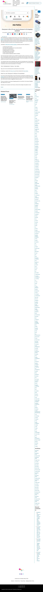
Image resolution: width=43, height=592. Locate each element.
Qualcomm (37, 361)
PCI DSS (36, 348)
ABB (36, 95)
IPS (35, 271)
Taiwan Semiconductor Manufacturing (37, 411)
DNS (36, 190)
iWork (36, 283)
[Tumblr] (24, 34)
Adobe (36, 102)
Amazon (17, 32)
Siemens (36, 394)
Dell (35, 179)
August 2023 (37, 503)
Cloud (36, 157)
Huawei (36, 246)
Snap (36, 397)
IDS (35, 254)
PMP (36, 355)
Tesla (36, 420)
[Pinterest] (12, 34)
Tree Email (38, 526)
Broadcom (37, 144)
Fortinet (36, 220)
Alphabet (36, 113)
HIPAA (36, 238)
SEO (36, 389)
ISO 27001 (37, 272)
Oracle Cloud (37, 339)
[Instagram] (21, 574)
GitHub (36, 228)
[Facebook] (8, 34)
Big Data (36, 138)
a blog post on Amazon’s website (11, 44)
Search (36, 9)
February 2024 (37, 492)
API (35, 116)
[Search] (39, 12)
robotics (36, 371)
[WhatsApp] (17, 34)
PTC (35, 360)
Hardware (36, 233)
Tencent (36, 417)
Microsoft (36, 316)
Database (36, 177)
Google (36, 230)
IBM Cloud (37, 251)
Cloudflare (37, 163)
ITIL (35, 280)
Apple (36, 118)
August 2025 (37, 460)
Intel (36, 260)
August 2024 (37, 482)
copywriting (37, 169)
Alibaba (36, 110)
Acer (36, 98)
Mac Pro (36, 298)
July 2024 (36, 484)
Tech (26, 32)
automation (37, 131)
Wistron (36, 441)
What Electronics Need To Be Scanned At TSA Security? (12, 101)
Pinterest (36, 354)
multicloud (37, 319)
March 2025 (37, 468)
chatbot (20, 32)
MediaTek (36, 311)
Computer (36, 166)
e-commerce (37, 195)
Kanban (36, 289)
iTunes (36, 281)
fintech (19, 99)
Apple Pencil (37, 120)
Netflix (36, 326)
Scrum (36, 383)
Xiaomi (36, 444)
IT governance (37, 274)
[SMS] (19, 34)
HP (35, 243)
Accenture (37, 96)
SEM (36, 387)
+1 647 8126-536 (22, 585)
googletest (38, 512)
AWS (36, 133)
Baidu (36, 136)
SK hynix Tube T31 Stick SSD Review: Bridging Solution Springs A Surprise (37, 84)
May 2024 (37, 487)
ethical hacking (37, 209)
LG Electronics (37, 295)
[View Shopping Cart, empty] (27, 3)
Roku (36, 372)
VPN (36, 435)
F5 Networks (37, 212)
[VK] (26, 34)
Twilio (36, 426)
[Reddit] (21, 34)
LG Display (37, 294)
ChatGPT (23, 32)
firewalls (36, 217)
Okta (36, 332)
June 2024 (37, 485)
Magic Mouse (37, 307)
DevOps (36, 180)
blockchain (37, 141)
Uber (36, 429)
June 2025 (37, 463)
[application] (19, 4)
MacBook (36, 300)
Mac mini (36, 297)
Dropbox (36, 193)
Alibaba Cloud (37, 112)
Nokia (36, 330)
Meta (36, 313)
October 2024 (37, 478)
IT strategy (37, 278)
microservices (37, 314)
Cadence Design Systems (36, 149)
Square (36, 407)
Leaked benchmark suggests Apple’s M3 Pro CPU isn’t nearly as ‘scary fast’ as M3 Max (38, 545)
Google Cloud (37, 231)
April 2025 (37, 466)
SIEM (36, 392)
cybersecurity (37, 171)
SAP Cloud (37, 379)
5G (35, 93)
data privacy (37, 174)
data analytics (37, 172)
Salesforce (37, 374)
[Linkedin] (14, 34)
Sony (36, 405)
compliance (37, 164)
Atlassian (36, 127)
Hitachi (36, 240)
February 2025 (37, 469)
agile (36, 104)
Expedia (36, 211)
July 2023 (36, 504)
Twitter (36, 428)
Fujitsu (36, 223)
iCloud (36, 253)
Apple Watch (37, 123)
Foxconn (36, 222)
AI (15, 32)
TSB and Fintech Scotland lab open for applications (21, 97)
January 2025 (37, 471)
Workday (36, 443)
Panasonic (37, 344)
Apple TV (36, 121)
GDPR (36, 225)
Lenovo (36, 292)
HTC (36, 245)
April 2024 (37, 488)
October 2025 (37, 455)
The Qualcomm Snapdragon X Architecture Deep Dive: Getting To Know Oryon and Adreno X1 (37, 70)
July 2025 (36, 461)
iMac (36, 256)
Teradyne (36, 419)
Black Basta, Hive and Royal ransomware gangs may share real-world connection (29, 98)
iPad (36, 266)
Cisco (36, 155)
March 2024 (37, 490)
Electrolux (36, 199)
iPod (36, 269)
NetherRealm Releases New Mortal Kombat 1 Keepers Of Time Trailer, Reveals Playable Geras (4, 98)
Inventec (36, 264)
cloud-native (37, 161)
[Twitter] (10, 34)
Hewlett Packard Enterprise (37, 236)
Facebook (36, 214)
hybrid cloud (37, 248)
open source (37, 336)
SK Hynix (36, 395)
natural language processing (37, 322)
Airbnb (36, 107)
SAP (36, 377)
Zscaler (36, 446)
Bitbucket (36, 139)
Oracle (36, 338)
